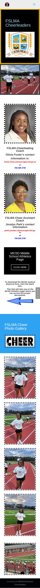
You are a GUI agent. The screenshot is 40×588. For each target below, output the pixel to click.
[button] (34, 6)
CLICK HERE (20, 267)
